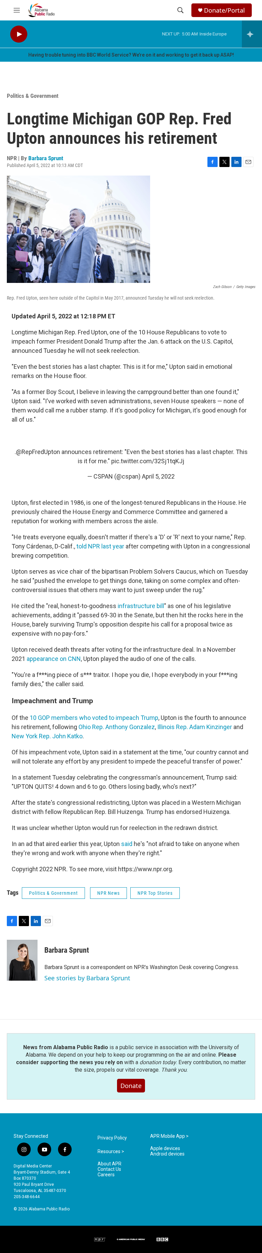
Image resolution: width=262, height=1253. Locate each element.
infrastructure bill (141, 605)
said (126, 843)
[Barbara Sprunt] (22, 960)
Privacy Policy (112, 1138)
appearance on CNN (54, 658)
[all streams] (252, 34)
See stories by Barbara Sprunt (87, 978)
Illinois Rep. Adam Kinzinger (194, 726)
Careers (106, 1174)
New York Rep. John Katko (47, 736)
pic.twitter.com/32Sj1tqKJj (147, 461)
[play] (18, 34)
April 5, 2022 (158, 476)
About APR (109, 1163)
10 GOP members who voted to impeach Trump (94, 717)
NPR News (108, 893)
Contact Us (109, 1169)
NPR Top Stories (155, 893)
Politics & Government (32, 95)
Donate (131, 1086)
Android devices (167, 1154)
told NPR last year (100, 546)
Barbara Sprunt (45, 158)
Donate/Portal (224, 10)
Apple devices (165, 1148)
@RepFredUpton (38, 451)
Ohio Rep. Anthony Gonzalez (116, 726)
